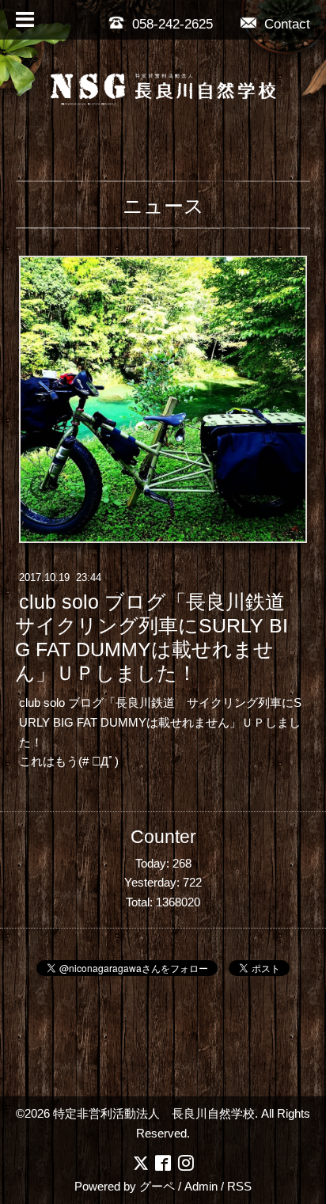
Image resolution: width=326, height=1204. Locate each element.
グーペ (157, 1186)
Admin (201, 1186)
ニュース (163, 206)
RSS (239, 1186)
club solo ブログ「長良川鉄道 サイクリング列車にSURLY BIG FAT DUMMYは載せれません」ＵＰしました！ (160, 638)
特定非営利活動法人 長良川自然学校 (154, 1113)
